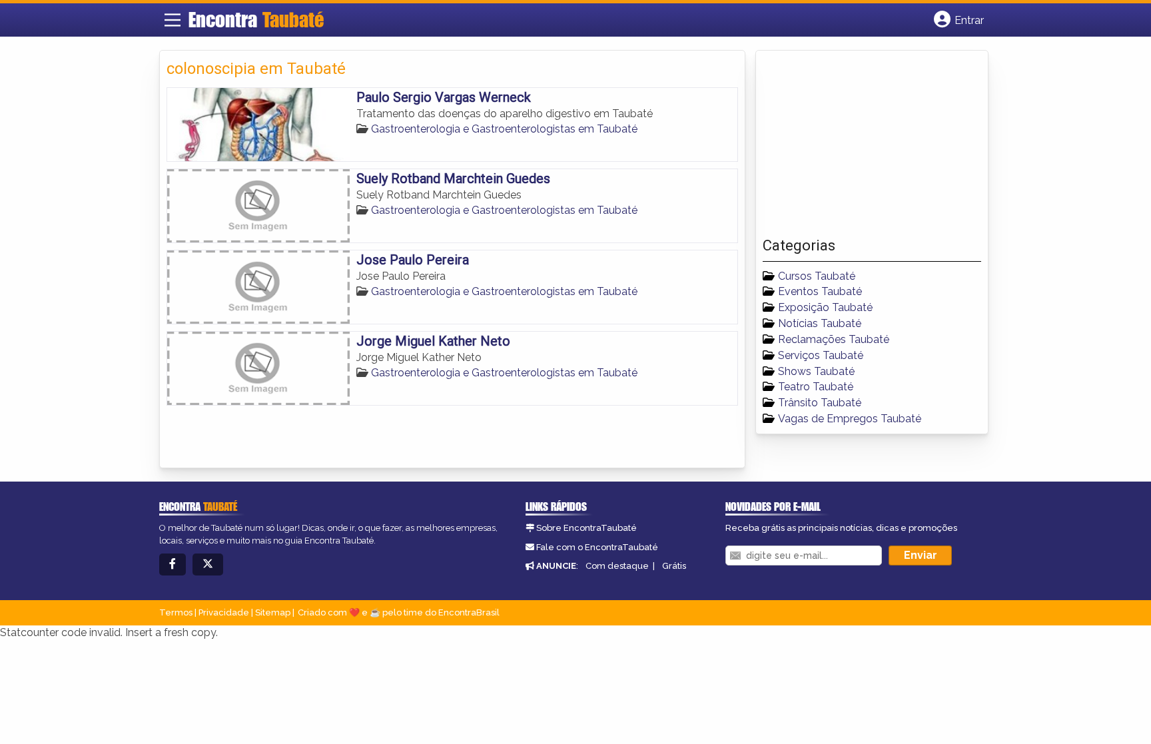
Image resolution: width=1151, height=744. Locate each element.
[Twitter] (207, 564)
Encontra (256, 19)
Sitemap (272, 612)
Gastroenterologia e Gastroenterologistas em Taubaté (504, 129)
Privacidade (223, 612)
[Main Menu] (172, 20)
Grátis (674, 566)
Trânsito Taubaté (819, 402)
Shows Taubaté (816, 371)
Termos (175, 612)
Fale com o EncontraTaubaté (597, 547)
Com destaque (617, 566)
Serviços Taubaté (820, 355)
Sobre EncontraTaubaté (586, 528)
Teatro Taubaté (815, 386)
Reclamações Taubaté (833, 339)
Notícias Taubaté (819, 323)
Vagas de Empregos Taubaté (849, 418)
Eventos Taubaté (820, 291)
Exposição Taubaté (825, 307)
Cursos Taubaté (816, 276)
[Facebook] (172, 564)
